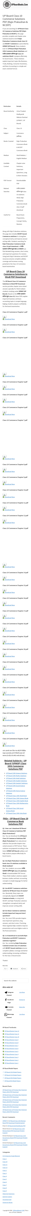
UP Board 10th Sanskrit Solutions (17, 783)
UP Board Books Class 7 (11, 1045)
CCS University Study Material (11, 1156)
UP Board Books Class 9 (11, 1040)
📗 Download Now (9, 319)
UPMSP (5, 1121)
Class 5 (5, 1179)
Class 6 (5, 1182)
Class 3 (5, 1173)
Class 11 (5, 1165)
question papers (7, 1197)
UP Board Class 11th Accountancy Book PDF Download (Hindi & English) (15, 1138)
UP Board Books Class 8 (11, 1043)
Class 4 (5, 1176)
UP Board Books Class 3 (11, 1057)
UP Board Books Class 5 (11, 1051)
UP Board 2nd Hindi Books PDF (16, 1126)
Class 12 (5, 1167)
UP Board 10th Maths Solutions (16, 776)
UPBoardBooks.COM (18, 1210)
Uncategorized (7, 1199)
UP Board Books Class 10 (12, 1037)
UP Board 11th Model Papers (13, 1075)
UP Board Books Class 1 (11, 1063)
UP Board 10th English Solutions (16, 781)
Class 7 (5, 1185)
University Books (7, 1202)
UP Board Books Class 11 (12, 1034)
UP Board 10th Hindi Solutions (16, 778)
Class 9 (5, 1191)
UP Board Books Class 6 (11, 1048)
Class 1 (5, 1159)
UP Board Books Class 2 (11, 1060)
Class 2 (5, 1170)
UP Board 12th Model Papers (13, 1072)
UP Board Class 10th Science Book (17, 798)
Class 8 (5, 1188)
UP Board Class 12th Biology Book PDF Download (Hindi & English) (14, 1131)
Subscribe (22, 1007)
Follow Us (22, 1000)
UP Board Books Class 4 (11, 1054)
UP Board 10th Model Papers (13, 1078)
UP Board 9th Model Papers (13, 1081)
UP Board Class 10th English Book (17, 801)
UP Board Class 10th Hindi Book (16, 796)
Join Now (22, 992)
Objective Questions (8, 1194)
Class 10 (5, 1162)
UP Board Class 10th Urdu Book (16, 813)
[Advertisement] (15, 87)
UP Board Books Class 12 (12, 1031)
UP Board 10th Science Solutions (16, 773)
